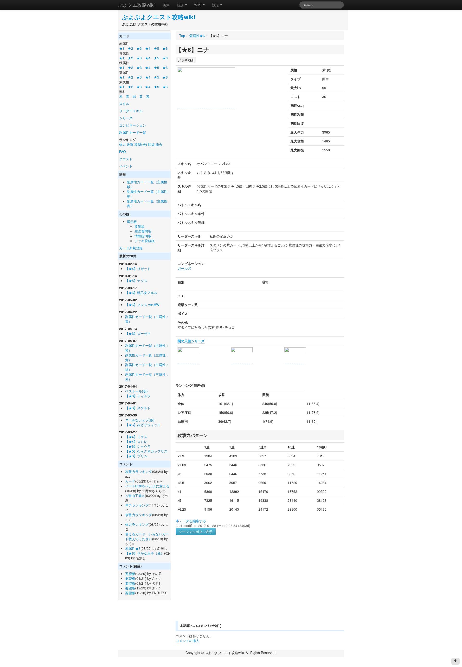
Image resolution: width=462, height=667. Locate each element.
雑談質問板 (143, 231)
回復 (151, 144)
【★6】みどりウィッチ (143, 424)
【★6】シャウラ (138, 446)
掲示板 (132, 221)
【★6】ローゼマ (138, 333)
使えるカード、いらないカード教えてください (147, 536)
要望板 (140, 226)
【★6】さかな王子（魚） (144, 553)
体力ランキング (137, 505)
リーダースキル (131, 110)
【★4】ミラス (136, 436)
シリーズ (126, 118)
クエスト (126, 158)
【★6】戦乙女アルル (141, 292)
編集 (166, 4)
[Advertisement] (216, 583)
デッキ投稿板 (145, 240)
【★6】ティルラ (138, 395)
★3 (139, 48)
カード (130, 481)
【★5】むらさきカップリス (146, 451)
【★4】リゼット (138, 268)
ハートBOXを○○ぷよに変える (147, 485)
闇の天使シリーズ (191, 340)
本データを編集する (191, 520)
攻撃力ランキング (138, 471)
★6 (165, 48)
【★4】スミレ (136, 441)
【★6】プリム (136, 455)
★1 (121, 48)
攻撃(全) (141, 144)
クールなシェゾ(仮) (139, 419)
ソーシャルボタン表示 (195, 531)
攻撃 (130, 144)
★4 (147, 48)
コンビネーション (132, 125)
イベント (126, 166)
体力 (122, 144)
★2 (130, 48)
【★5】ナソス (136, 280)
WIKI (198, 4)
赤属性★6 (133, 548)
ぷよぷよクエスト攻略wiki (158, 16)
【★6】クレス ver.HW (142, 304)
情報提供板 (143, 235)
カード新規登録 (131, 247)
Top (182, 35)
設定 (216, 4)
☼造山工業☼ (135, 495)
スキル (124, 103)
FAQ (122, 151)
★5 (156, 48)
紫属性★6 (197, 35)
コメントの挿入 (187, 640)
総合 (159, 144)
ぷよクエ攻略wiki (136, 4)
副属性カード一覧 (132, 132)
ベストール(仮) (136, 391)
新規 (181, 4)
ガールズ (184, 268)
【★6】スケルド (138, 407)
